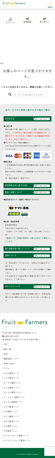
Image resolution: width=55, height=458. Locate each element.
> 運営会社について (10, 358)
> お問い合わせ (8, 363)
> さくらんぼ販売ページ (12, 401)
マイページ (10, 22)
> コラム (5, 368)
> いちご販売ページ (10, 377)
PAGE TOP (50, 441)
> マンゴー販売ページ (11, 382)
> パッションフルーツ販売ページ (16, 440)
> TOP (4, 344)
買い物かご (44, 21)
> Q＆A (5, 353)
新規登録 (27, 21)
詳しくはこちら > (41, 119)
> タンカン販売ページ (11, 392)
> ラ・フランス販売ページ (13, 397)
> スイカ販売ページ (10, 387)
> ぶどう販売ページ (10, 416)
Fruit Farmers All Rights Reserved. (27, 454)
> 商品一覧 (6, 349)
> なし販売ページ (9, 426)
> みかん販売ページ (10, 421)
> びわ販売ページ (9, 430)
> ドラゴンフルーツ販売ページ (15, 435)
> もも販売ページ (9, 411)
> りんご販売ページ (10, 406)
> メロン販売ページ (10, 373)
